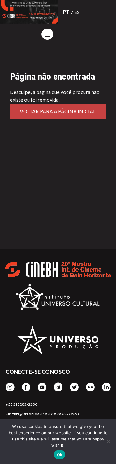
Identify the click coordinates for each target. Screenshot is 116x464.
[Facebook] (26, 387)
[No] (108, 441)
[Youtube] (42, 387)
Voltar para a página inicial (58, 111)
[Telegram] (58, 387)
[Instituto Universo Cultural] (58, 299)
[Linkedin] (106, 387)
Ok (59, 454)
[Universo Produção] (58, 341)
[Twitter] (74, 387)
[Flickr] (90, 387)
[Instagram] (10, 387)
